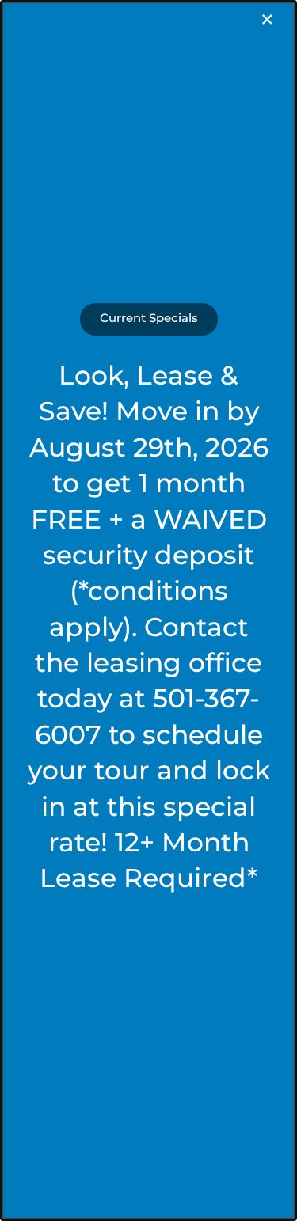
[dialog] (148, 610)
